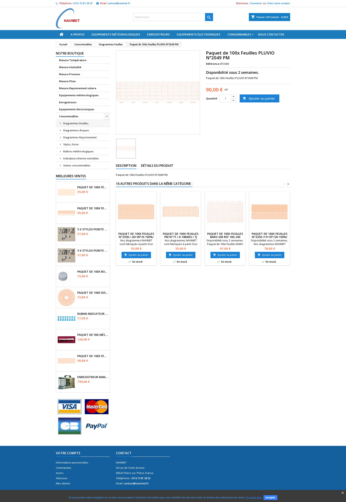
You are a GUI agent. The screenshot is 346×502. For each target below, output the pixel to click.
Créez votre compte (278, 3)
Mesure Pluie (67, 81)
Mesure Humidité (70, 67)
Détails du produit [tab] (157, 165)
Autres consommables (77, 165)
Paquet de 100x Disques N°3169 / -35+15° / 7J (92, 292)
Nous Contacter (271, 34)
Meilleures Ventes (71, 176)
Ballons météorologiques (78, 151)
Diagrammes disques (76, 130)
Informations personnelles (72, 462)
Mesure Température (72, 60)
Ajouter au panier (259, 98)
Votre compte (68, 453)
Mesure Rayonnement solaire (77, 88)
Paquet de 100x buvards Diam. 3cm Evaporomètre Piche (92, 271)
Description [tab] (126, 165)
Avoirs (59, 473)
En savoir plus (254, 497)
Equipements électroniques (198, 34)
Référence (212, 64)
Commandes (63, 468)
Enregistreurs (158, 34)
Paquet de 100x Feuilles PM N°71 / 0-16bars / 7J (92, 208)
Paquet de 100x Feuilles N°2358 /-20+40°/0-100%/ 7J (136, 237)
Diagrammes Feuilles (76, 123)
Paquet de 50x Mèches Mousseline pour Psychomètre (92, 334)
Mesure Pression (69, 74)
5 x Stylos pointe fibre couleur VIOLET (92, 229)
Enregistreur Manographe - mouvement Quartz (92, 377)
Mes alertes (63, 483)
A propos (77, 34)
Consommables (239, 34)
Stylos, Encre (71, 144)
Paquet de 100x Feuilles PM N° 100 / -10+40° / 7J (92, 356)
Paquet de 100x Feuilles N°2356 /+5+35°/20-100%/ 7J (269, 237)
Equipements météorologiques (116, 34)
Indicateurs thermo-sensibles (81, 158)
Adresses (61, 478)
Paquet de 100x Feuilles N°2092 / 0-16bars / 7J (92, 187)
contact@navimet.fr (118, 3)
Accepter (270, 497)
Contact (124, 453)
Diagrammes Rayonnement (80, 137)
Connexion (256, 3)
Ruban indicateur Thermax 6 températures (92, 313)
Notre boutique (70, 53)
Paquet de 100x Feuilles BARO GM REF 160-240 (225, 235)
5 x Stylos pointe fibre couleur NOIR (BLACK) (92, 250)
